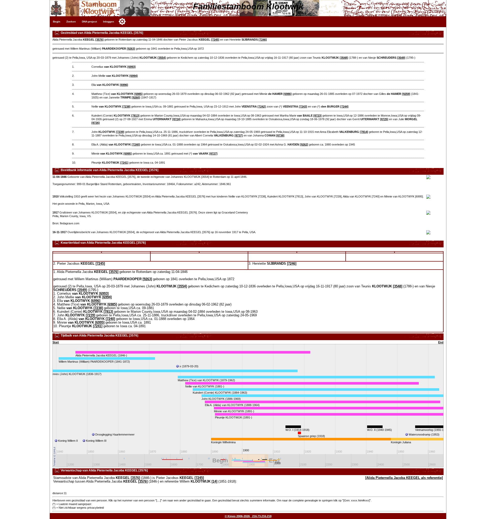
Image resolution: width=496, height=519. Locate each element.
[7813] (135, 115)
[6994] (133, 75)
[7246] (263, 39)
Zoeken (71, 21)
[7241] (124, 162)
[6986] (287, 93)
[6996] (124, 84)
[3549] (401, 57)
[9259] (406, 93)
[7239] (120, 131)
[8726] (95, 122)
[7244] (344, 106)
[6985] (138, 93)
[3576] (99, 39)
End (441, 342)
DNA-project (89, 21)
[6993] (131, 66)
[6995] (127, 153)
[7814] (364, 131)
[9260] (136, 97)
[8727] (213, 153)
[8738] (280, 135)
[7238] (126, 106)
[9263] (131, 48)
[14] (214, 481)
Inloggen (108, 21)
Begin (56, 21)
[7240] (136, 144)
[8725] (384, 119)
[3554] (162, 57)
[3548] (344, 57)
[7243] (303, 106)
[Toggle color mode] (122, 21)
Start (55, 342)
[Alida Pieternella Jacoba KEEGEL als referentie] (404, 478)
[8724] (176, 119)
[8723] (317, 115)
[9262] (304, 144)
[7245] (215, 39)
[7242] (262, 106)
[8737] (239, 135)
